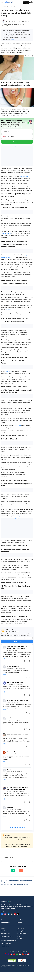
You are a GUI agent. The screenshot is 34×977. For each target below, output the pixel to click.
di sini (12, 39)
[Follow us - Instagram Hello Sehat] (5, 914)
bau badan (8, 309)
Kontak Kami (20, 939)
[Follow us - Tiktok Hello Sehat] (18, 914)
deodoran (9, 371)
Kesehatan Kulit (4, 6)
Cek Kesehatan (21, 920)
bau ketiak (18, 425)
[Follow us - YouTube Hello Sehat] (15, 914)
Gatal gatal (10, 807)
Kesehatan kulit (11, 752)
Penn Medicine (23, 176)
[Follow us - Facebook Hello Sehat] (2, 914)
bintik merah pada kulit (13, 666)
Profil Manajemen (21, 933)
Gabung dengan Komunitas (17, 827)
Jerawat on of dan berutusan (15, 682)
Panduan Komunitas (6, 943)
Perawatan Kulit (15, 6)
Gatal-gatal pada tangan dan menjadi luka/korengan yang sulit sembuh (17, 647)
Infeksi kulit (10, 718)
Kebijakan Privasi (5, 933)
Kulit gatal (9, 769)
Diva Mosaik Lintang (12, 24)
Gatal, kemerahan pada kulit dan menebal (18, 734)
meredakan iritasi (6, 233)
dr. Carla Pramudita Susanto (25, 20)
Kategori (3, 920)
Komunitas (20, 922)
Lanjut (4, 658)
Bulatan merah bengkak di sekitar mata (17, 700)
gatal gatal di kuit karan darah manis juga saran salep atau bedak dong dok (18, 788)
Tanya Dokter (17, 641)
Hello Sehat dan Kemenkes (8, 946)
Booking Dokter (5, 922)
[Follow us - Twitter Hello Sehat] (12, 914)
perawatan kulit (5, 405)
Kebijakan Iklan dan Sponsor (8, 940)
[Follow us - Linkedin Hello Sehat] (8, 914)
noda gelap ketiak (21, 516)
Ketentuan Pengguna (6, 931)
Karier (18, 936)
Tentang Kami (21, 931)
